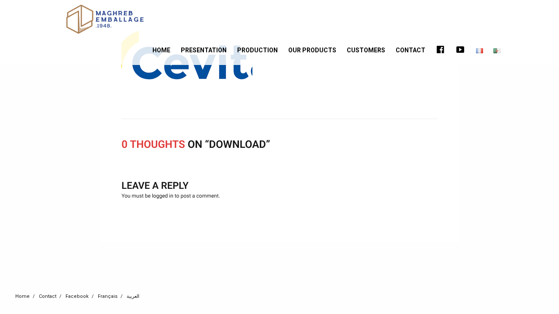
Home (161, 50)
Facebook (77, 296)
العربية (133, 296)
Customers (366, 50)
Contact (410, 50)
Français (107, 296)
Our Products (312, 50)
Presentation (204, 50)
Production (257, 50)
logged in (162, 196)
